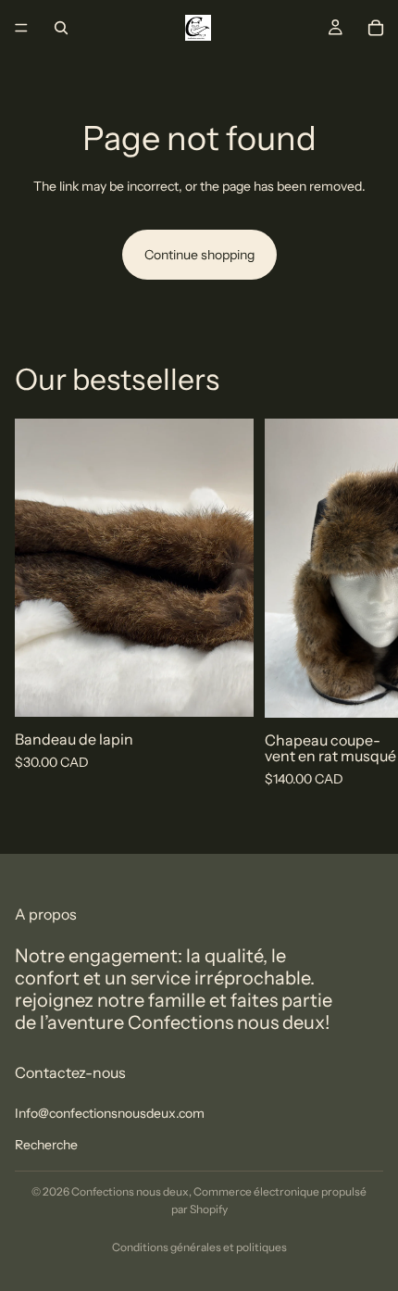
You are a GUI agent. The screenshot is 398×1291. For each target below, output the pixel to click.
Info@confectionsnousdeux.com (110, 1113)
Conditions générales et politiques (199, 1247)
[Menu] (21, 27)
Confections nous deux (130, 1191)
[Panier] (375, 27)
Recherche (46, 1144)
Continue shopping (199, 254)
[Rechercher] (61, 27)
